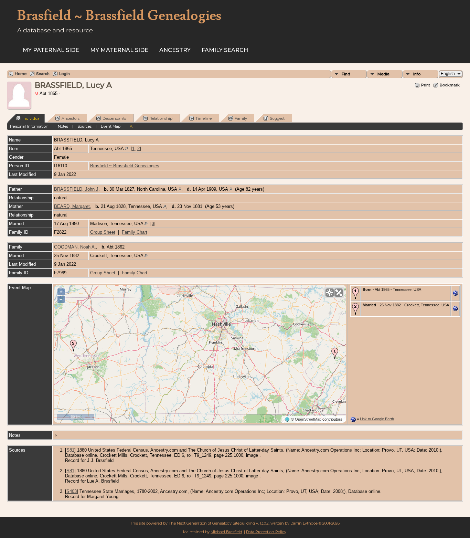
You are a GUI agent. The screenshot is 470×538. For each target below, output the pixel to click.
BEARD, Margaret (72, 206)
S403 (71, 491)
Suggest (277, 118)
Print (425, 85)
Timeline (203, 118)
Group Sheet (102, 232)
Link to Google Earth (377, 419)
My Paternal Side (51, 50)
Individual (31, 118)
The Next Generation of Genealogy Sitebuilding (212, 523)
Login (64, 73)
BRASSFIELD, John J (76, 189)
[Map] (329, 292)
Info (416, 74)
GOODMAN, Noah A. (75, 247)
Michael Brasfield (226, 531)
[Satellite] (338, 292)
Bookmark (450, 85)
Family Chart (134, 232)
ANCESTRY (175, 50)
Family (241, 118)
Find (346, 74)
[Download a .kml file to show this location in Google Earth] (455, 294)
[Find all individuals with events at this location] (126, 148)
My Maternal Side (119, 50)
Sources (84, 126)
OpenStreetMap (308, 419)
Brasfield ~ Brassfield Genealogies (124, 165)
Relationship (160, 118)
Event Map (110, 126)
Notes (63, 126)
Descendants (114, 118)
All (132, 126)
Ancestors (70, 118)
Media (383, 74)
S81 (70, 450)
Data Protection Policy (266, 531)
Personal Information (29, 126)
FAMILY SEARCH (225, 50)
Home (20, 73)
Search (43, 73)
